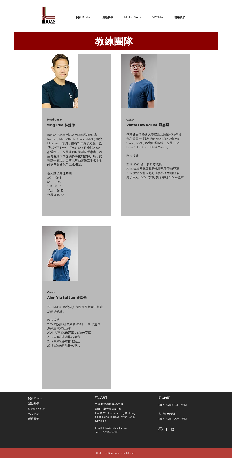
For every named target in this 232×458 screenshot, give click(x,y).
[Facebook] (167, 429)
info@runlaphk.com (115, 428)
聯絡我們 (33, 418)
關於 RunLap (35, 398)
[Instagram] (173, 429)
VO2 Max (33, 413)
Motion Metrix (36, 408)
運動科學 (33, 403)
